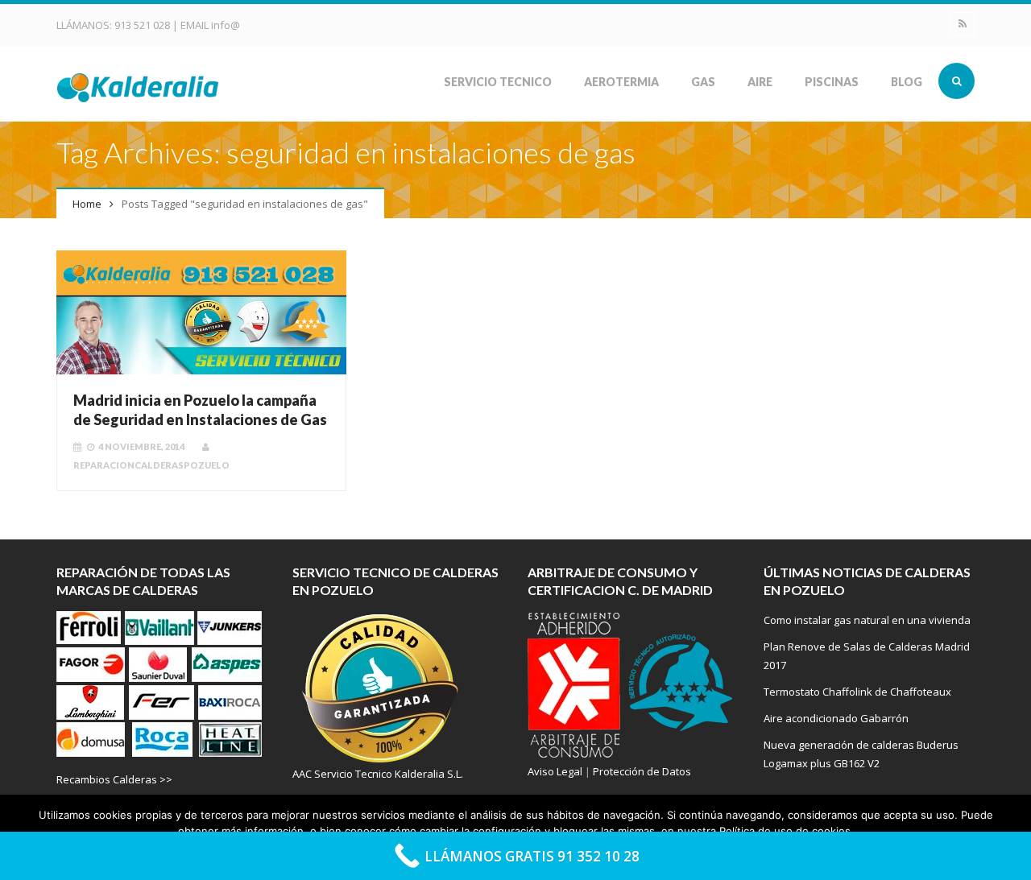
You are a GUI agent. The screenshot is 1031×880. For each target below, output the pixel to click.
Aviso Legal (555, 771)
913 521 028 (143, 25)
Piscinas (832, 82)
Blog (906, 82)
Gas (703, 82)
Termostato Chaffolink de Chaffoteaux (857, 691)
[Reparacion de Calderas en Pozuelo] (139, 86)
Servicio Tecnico (498, 82)
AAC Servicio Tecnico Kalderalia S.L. (377, 773)
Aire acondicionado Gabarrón (836, 718)
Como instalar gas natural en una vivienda (867, 620)
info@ (225, 25)
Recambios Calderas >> (114, 779)
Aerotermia (621, 82)
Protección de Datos (642, 771)
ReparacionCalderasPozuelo (151, 465)
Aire (759, 82)
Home (86, 203)
